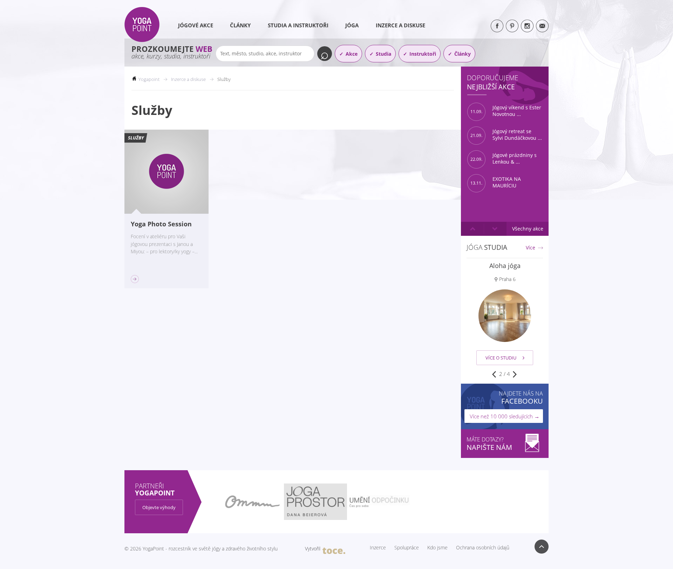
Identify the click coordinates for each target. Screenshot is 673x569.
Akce (352, 53)
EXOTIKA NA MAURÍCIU (495, 182)
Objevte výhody (159, 507)
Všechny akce (527, 228)
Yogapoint (148, 79)
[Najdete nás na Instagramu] (527, 26)
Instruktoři (422, 53)
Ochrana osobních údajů (482, 547)
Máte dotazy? (489, 444)
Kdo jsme (437, 547)
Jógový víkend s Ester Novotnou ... (505, 110)
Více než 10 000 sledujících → (504, 416)
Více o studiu (500, 358)
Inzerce (378, 547)
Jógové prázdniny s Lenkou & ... (503, 158)
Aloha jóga (505, 265)
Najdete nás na (521, 397)
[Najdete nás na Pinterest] (512, 26)
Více (530, 248)
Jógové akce (195, 25)
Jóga (352, 25)
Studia (383, 53)
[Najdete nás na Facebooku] (497, 26)
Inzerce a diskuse (400, 25)
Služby (136, 138)
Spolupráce (406, 547)
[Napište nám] (542, 26)
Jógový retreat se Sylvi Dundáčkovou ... (506, 134)
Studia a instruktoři (298, 25)
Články (240, 25)
